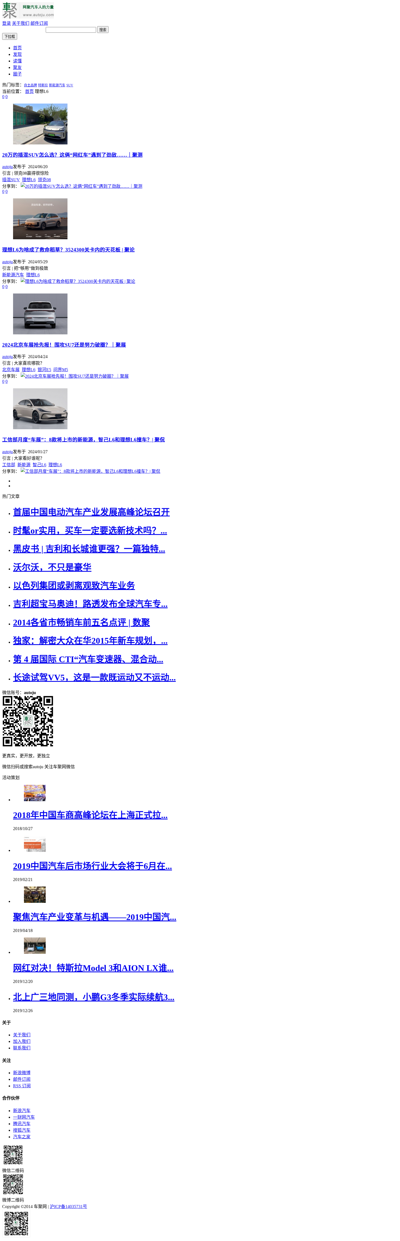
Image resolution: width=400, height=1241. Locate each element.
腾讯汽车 (21, 1123)
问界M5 (60, 369)
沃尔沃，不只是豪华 (52, 567)
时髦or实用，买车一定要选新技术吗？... (90, 530)
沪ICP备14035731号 (68, 1206)
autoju (7, 166)
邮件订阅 (39, 23)
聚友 (17, 67)
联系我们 (21, 1048)
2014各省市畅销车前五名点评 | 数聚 (81, 622)
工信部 (8, 464)
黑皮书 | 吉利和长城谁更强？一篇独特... (89, 549)
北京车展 (11, 369)
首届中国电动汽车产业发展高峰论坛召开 (91, 512)
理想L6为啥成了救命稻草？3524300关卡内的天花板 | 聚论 (68, 250)
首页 (17, 48)
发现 (17, 54)
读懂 (17, 61)
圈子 (17, 74)
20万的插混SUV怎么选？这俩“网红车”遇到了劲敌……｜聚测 (72, 155)
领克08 (44, 179)
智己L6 (39, 464)
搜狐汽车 (21, 1130)
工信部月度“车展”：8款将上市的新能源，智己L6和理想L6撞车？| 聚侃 (83, 440)
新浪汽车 (21, 1110)
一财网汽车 (24, 1117)
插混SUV (11, 179)
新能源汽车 (57, 85)
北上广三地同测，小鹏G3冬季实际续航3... (93, 997)
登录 (6, 23)
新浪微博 (21, 1072)
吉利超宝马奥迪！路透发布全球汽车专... (90, 604)
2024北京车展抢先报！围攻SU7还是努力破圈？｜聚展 (64, 345)
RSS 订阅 (22, 1085)
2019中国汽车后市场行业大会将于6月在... (92, 866)
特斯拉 (43, 85)
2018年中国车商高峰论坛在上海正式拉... (90, 815)
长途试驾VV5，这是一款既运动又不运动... (94, 677)
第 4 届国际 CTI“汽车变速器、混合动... (88, 659)
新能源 (23, 464)
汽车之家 (21, 1136)
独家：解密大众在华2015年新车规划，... (90, 641)
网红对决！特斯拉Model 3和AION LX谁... (93, 968)
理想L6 (29, 179)
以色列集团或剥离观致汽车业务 (74, 586)
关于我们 (20, 23)
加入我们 (21, 1041)
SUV (69, 85)
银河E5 (44, 369)
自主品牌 (30, 85)
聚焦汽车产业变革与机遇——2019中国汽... (94, 917)
